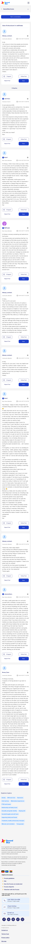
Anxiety (3, 797)
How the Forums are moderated (13, 884)
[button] (4, 76)
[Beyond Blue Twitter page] (18, 920)
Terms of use (5, 934)
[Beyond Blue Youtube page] (8, 920)
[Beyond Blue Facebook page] (4, 920)
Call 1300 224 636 (13, 899)
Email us (10, 913)
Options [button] (29, 9)
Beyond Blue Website (8, 841)
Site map (3, 941)
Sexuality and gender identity (9, 810)
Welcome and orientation (8, 824)
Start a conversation (15, 16)
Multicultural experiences (17, 801)
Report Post (7, 80)
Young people (20, 824)
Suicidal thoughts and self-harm (10, 814)
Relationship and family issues (9, 807)
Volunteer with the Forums (11, 889)
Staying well (22, 810)
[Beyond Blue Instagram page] (13, 920)
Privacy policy (5, 937)
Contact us (4, 930)
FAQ (5, 881)
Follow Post (24, 76)
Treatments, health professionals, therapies (13, 820)
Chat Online (11, 906)
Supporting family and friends (9, 817)
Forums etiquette (9, 886)
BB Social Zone (11, 797)
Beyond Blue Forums (6, 2)
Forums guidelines (9, 878)
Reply (23, 80)
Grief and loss (5, 801)
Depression (20, 797)
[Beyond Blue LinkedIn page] (22, 920)
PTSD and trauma (6, 804)
